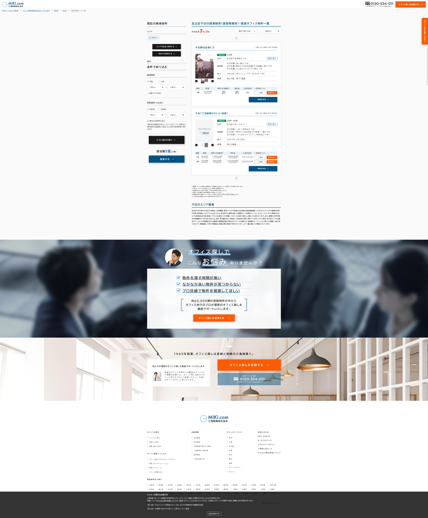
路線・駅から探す (155, 446)
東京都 (263, 485)
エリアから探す (154, 437)
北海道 (151, 485)
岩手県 (170, 485)
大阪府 (263, 489)
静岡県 (216, 489)
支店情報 (197, 442)
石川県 (170, 489)
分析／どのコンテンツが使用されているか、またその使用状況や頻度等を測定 (176, 505)
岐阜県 (207, 489)
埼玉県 (244, 485)
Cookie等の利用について (167, 501)
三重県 (235, 489)
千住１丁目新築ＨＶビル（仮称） (211, 113)
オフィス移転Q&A (156, 472)
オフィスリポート (235, 467)
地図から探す (154, 442)
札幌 (230, 450)
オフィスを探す (153, 432)
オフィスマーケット (234, 432)
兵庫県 (272, 489)
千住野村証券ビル (205, 47)
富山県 (161, 489)
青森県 (161, 485)
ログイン (232, 471)
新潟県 (151, 489)
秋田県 (188, 485)
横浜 (230, 459)
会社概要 (197, 437)
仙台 (230, 454)
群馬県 (235, 485)
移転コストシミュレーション (159, 463)
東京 (230, 437)
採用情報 (197, 454)
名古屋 (231, 446)
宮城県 (179, 485)
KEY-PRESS (264, 436)
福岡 (230, 463)
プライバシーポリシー (266, 444)
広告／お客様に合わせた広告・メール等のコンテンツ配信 (169, 509)
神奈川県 (273, 485)
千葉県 (253, 485)
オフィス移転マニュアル (157, 453)
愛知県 (226, 489)
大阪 (230, 442)
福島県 (207, 485)
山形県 (198, 485)
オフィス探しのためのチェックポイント (162, 459)
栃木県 (226, 485)
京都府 (253, 489)
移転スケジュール (155, 467)
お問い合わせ (263, 432)
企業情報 (195, 432)
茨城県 (216, 485)
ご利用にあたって (265, 448)
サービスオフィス (265, 440)
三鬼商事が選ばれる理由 (202, 446)
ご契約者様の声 (199, 459)
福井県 (179, 489)
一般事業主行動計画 (201, 450)
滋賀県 (244, 489)
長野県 (198, 489)
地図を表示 (272, 58)
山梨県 (188, 489)
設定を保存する (214, 514)
